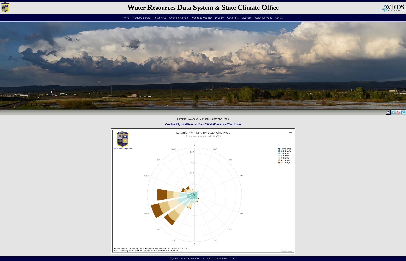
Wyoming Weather (202, 17)
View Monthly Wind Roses (180, 124)
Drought (219, 17)
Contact (279, 17)
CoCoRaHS (233, 17)
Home (126, 17)
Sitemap (246, 17)
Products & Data (141, 17)
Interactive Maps (263, 17)
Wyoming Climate (178, 17)
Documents (159, 17)
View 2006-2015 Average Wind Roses (219, 124)
